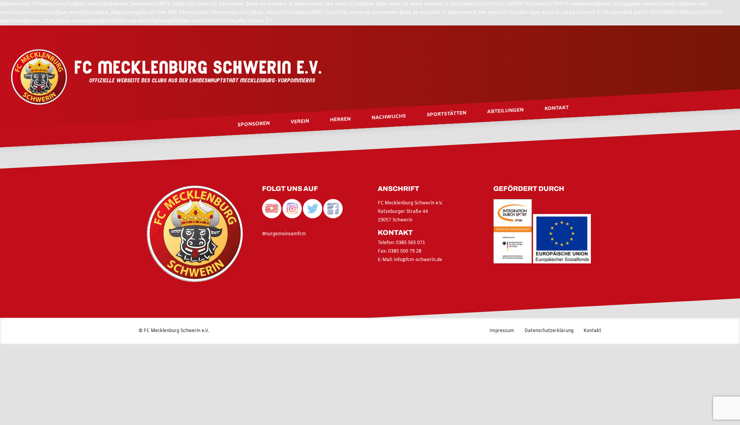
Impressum (501, 331)
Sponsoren (253, 124)
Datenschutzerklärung (549, 331)
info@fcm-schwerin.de (418, 260)
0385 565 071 (410, 243)
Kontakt (557, 108)
